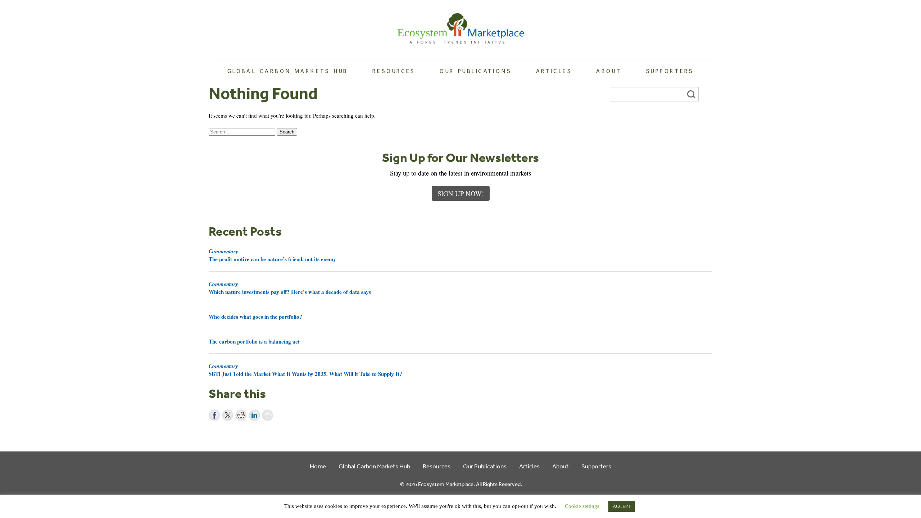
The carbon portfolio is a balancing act (254, 341)
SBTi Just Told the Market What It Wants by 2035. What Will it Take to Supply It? (305, 370)
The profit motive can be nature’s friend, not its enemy (272, 255)
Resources (394, 71)
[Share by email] (267, 415)
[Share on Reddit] (241, 415)
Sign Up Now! (460, 193)
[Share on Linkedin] (254, 415)
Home (318, 466)
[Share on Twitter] (227, 415)
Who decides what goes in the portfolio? (255, 317)
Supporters (670, 71)
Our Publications (476, 71)
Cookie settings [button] (582, 506)
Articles (554, 71)
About (609, 71)
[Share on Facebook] (214, 415)
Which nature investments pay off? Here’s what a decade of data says (290, 288)
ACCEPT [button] (622, 506)
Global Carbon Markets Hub (287, 71)
